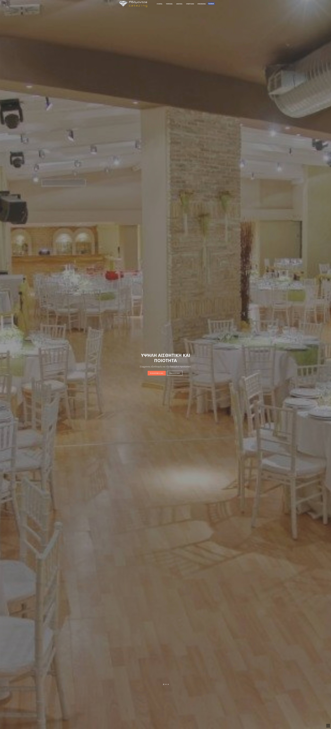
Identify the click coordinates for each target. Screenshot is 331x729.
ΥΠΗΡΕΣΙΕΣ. (169, 4)
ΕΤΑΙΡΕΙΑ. (160, 4)
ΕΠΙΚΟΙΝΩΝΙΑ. (202, 4)
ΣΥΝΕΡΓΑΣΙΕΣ (190, 4)
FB (211, 3)
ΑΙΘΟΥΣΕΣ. (179, 4)
